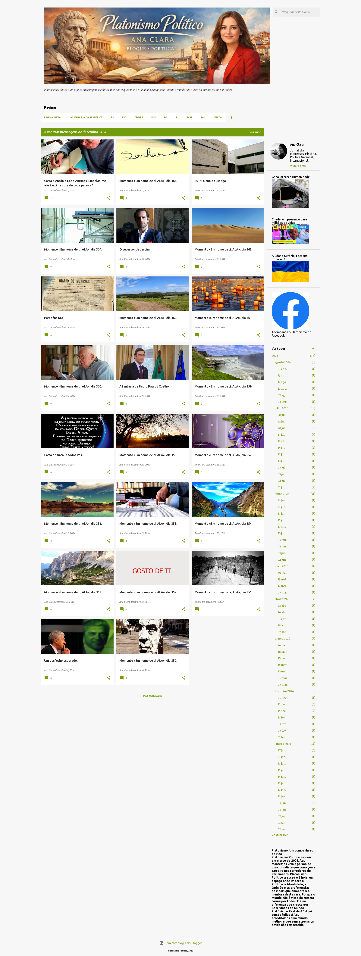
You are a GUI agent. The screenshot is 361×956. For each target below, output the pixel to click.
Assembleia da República (86, 117)
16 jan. (282, 770)
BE (165, 117)
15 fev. (282, 711)
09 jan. (282, 803)
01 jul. (281, 487)
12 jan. (282, 790)
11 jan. (282, 796)
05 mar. (282, 684)
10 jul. (281, 461)
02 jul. (281, 480)
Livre (189, 117)
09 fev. (282, 724)
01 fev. (281, 737)
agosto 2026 (283, 362)
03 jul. (281, 474)
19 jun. (282, 513)
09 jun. (282, 540)
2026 (275, 355)
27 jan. (282, 750)
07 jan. (282, 816)
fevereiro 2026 (284, 691)
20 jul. (281, 428)
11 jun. (282, 526)
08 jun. (282, 546)
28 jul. (281, 415)
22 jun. (282, 500)
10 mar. (282, 671)
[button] (108, 198)
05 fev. (282, 730)
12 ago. (282, 388)
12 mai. (282, 586)
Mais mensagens (152, 696)
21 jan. (282, 757)
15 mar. (282, 658)
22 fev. (282, 704)
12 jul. (281, 454)
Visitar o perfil (298, 165)
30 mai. (282, 573)
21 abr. (282, 619)
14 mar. (282, 665)
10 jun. (282, 533)
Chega (218, 117)
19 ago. (282, 375)
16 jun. (282, 520)
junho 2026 (282, 494)
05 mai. (282, 592)
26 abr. (282, 612)
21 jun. (282, 507)
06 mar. (282, 678)
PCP (153, 117)
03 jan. (282, 822)
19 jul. (281, 434)
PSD (124, 117)
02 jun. (282, 559)
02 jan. (282, 829)
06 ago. (282, 401)
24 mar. (282, 645)
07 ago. (282, 395)
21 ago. (282, 369)
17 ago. (282, 382)
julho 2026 (281, 408)
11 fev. (281, 717)
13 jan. (282, 783)
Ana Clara (297, 144)
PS (112, 117)
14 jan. (282, 776)
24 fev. (282, 697)
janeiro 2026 (283, 744)
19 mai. (282, 579)
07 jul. (281, 467)
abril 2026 (281, 599)
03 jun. (282, 553)
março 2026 (282, 638)
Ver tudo (255, 132)
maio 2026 (281, 566)
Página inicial (53, 117)
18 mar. (282, 651)
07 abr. (282, 632)
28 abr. (282, 605)
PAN (203, 117)
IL (176, 117)
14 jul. (281, 448)
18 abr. (282, 625)
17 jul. (281, 441)
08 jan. (282, 809)
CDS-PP (139, 117)
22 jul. (281, 421)
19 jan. (282, 763)
